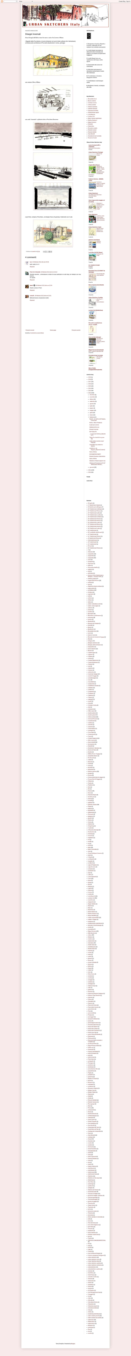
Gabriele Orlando (92, 108)
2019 (89, 377)
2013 (89, 390)
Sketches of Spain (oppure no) (97, 460)
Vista (89, 1310)
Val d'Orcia (91, 1273)
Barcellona (91, 613)
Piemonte (90, 1036)
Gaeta (89, 806)
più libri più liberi (92, 1043)
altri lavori (90, 573)
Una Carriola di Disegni (94, 1253)
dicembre (92, 394)
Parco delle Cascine (93, 1007)
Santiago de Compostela (94, 1131)
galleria (90, 808)
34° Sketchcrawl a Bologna (95, 509)
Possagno (90, 1063)
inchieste (90, 833)
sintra (89, 1160)
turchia (90, 1247)
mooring (90, 950)
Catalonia (90, 695)
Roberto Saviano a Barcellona (97, 456)
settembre (92, 401)
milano (90, 935)
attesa (89, 602)
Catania (90, 697)
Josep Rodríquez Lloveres (95, 853)
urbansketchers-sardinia (94, 1269)
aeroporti (90, 561)
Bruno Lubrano (92, 100)
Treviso (90, 1238)
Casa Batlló (91, 682)
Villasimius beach (92, 1306)
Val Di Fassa (91, 1275)
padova (90, 989)
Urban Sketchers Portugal (96, 152)
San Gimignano (92, 1123)
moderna (90, 939)
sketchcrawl (91, 1172)
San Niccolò (91, 1125)
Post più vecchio (76, 330)
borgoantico (91, 646)
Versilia (90, 1288)
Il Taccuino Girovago (93, 830)
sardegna (90, 1137)
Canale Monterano (93, 662)
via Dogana (91, 1290)
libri (89, 884)
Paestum (90, 991)
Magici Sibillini (92, 904)
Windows (90, 1325)
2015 (89, 386)
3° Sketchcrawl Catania (94, 505)
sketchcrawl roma (92, 1174)
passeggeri (91, 1017)
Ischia (89, 845)
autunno (90, 607)
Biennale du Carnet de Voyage (96, 637)
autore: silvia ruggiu (93, 605)
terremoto (90, 1215)
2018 (89, 379)
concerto (90, 724)
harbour (90, 824)
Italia (89, 847)
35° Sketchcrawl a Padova (95, 516)
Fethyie (90, 781)
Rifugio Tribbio (92, 1092)
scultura (90, 1145)
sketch (89, 1164)
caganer (90, 654)
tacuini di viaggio (92, 1201)
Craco (89, 736)
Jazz (89, 851)
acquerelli (90, 555)
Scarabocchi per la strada (94, 136)
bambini (90, 611)
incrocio (90, 835)
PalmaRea (91, 1001)
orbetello (90, 982)
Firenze (90, 791)
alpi (89, 571)
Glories (90, 820)
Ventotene (90, 1284)
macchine (90, 900)
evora (89, 765)
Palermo (90, 997)
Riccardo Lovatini (92, 128)
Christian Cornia (92, 102)
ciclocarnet (91, 709)
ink (89, 839)
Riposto (90, 1094)
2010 (89, 472)
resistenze (90, 1086)
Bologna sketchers (93, 643)
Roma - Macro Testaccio (95, 422)
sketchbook (91, 1168)
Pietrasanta (91, 1038)
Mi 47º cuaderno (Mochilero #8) (96, 351)
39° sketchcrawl (92, 530)
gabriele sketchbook (94, 239)
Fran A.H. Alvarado (35, 272)
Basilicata (90, 621)
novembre (92, 397)
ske (89, 1162)
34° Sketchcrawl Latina (94, 513)
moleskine (90, 943)
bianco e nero (91, 635)
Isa (89, 843)
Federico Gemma (92, 106)
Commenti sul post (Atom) (37, 333)
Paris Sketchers (93, 214)
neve (89, 972)
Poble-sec (90, 1047)
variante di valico (92, 1276)
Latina (89, 874)
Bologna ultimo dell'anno (94, 644)
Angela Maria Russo (94, 165)
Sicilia (89, 1152)
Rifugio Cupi (91, 1090)
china (89, 703)
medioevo (90, 921)
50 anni (90, 546)
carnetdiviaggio (92, 678)
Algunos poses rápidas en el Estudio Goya (100, 230)
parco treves (91, 1009)
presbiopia (91, 1067)
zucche (90, 1333)
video (89, 1298)
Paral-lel (90, 1003)
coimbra (90, 722)
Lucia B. (32, 295)
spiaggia (90, 1187)
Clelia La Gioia (92, 104)
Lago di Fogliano (92, 865)
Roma (89, 1108)
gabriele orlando (92, 804)
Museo (90, 960)
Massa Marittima (92, 915)
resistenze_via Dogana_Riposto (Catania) (97, 449)
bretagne (91, 266)
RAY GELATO (93, 431)
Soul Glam (91, 1182)
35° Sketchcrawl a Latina (94, 515)
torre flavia (91, 1226)
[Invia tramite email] (44, 252)
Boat (89, 639)
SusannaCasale (92, 1191)
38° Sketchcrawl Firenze (94, 526)
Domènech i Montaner (94, 748)
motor (89, 954)
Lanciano (90, 869)
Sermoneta (91, 1147)
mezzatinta (91, 929)
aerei (89, 559)
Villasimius (91, 1304)
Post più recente (30, 330)
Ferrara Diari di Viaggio (94, 779)
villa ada (90, 1300)
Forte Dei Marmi (92, 794)
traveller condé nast (93, 1234)
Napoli (89, 968)
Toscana (90, 1228)
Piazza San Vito (92, 1032)
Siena (89, 1154)
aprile (91, 412)
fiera (89, 787)
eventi (89, 763)
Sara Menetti (91, 134)
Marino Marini (91, 911)
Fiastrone (90, 785)
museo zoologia (92, 962)
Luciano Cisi (91, 116)
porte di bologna (92, 1053)
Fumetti (90, 800)
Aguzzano (90, 563)
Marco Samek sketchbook (94, 118)
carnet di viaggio (92, 676)
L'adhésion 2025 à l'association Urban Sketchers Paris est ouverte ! (101, 218)
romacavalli (91, 1110)
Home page (53, 330)
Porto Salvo (91, 1059)
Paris (89, 1011)
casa (89, 680)
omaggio (90, 980)
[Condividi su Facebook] (49, 252)
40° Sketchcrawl (92, 534)
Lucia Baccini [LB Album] (95, 252)
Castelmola (91, 691)
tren (89, 1236)
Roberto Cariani (92, 130)
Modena (90, 937)
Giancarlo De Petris (93, 110)
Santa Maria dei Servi (93, 1127)
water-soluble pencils (93, 1315)
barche (90, 619)
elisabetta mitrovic (92, 755)
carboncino (91, 672)
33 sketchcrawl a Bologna (94, 507)
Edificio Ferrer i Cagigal (94, 754)
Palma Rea (91, 126)
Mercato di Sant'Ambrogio (94, 925)
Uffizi (89, 1249)
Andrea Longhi (92, 578)
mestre (90, 927)
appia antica (91, 588)
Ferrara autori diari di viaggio (95, 777)
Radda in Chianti (92, 1078)
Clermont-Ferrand (92, 719)
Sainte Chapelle (92, 1121)
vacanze (90, 1271)
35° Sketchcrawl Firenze (94, 518)
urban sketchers (92, 1257)
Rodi (89, 1106)
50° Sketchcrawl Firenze (94, 548)
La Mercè (90, 863)
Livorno (90, 892)
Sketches (90, 1176)
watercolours (91, 1323)
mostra (90, 952)
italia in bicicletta (92, 849)
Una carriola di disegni (95, 337)
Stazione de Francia (93, 1189)
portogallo (90, 1061)
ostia (89, 987)
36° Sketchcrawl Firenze (94, 520)
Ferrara (90, 775)
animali (90, 582)
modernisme (91, 941)
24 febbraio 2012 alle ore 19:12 (49, 272)
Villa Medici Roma (93, 1302)
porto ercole (91, 1057)
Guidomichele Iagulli (93, 112)
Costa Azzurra (91, 734)
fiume (89, 793)
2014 (89, 388)
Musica (90, 964)
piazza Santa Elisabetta (94, 1034)
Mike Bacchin (91, 933)
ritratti (89, 1096)
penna (89, 1021)
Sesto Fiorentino (92, 1148)
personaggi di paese (93, 1022)
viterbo (90, 1312)
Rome (89, 1111)
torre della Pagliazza (93, 1224)
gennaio (92, 467)
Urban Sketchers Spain (95, 227)
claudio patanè (92, 715)
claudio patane (92, 713)
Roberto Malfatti (92, 132)
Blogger (73, 1343)
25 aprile (90, 503)
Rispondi (32, 266)
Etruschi (90, 761)
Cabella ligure (91, 652)
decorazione (91, 744)
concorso (90, 726)
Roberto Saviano (92, 1102)
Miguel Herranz (92, 122)
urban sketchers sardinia (94, 1263)
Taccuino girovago (93, 1197)
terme (89, 1209)
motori (89, 956)
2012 (89, 393)
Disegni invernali (93, 429)
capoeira (90, 668)
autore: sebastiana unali (94, 604)
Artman (90, 600)
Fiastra (90, 783)
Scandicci (90, 1141)
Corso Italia (91, 732)
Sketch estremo (92, 1166)
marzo (91, 415)
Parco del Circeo (92, 1005)
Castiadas (90, 693)
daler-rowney (91, 740)
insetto (89, 841)
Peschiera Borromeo (93, 1024)
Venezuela (91, 1280)
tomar (89, 1221)
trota (89, 1245)
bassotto (90, 625)
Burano (90, 650)
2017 (89, 381)
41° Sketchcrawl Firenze (94, 536)
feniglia (90, 773)
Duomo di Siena (92, 750)
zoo (89, 1331)
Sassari (90, 1139)
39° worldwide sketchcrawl (95, 532)
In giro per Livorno (94, 425)
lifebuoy (90, 886)
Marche (90, 905)
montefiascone (92, 946)
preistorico (91, 1065)
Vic (89, 1296)
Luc (31, 262)
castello (90, 689)
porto (89, 1055)
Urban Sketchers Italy (93, 1261)
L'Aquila (90, 857)
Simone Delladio (92, 1158)
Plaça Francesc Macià (94, 1045)
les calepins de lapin (94, 265)
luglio (91, 406)
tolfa (89, 1219)
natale (89, 970)
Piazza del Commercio (94, 1030)
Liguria (90, 888)
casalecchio (91, 683)
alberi (89, 565)
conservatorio (91, 728)
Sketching (90, 1180)
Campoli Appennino (93, 660)
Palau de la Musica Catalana (95, 993)
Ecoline (90, 752)
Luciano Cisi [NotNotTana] (96, 310)
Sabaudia (90, 1117)
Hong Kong (91, 826)
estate (89, 759)
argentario (90, 594)
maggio (92, 410)
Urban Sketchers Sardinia (96, 297)
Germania (90, 814)
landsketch (91, 870)
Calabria (90, 656)
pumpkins (90, 1074)
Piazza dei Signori (93, 1026)
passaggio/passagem (95, 454)
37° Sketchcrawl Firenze (94, 524)
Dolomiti (90, 746)
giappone (90, 816)
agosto (92, 403)
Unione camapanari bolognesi (96, 1255)
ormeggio (90, 983)
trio (89, 1243)
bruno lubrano (91, 648)
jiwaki (31, 285)
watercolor (91, 1319)
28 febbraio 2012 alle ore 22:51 (43, 295)
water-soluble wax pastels (95, 1317)
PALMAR (90, 124)
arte (89, 596)
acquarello (91, 554)
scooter (90, 1143)
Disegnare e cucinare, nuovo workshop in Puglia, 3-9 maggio (100, 206)
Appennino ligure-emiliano (95, 586)
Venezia (90, 1278)
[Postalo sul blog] (46, 252)
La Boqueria (91, 859)
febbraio (92, 417)
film (89, 789)
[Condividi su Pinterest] (51, 252)
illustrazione (91, 832)
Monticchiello (91, 948)
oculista (90, 978)
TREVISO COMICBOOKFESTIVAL (97, 1240)
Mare (89, 907)
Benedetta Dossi (92, 99)
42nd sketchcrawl (92, 540)
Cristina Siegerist (92, 738)
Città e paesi (91, 711)
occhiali (90, 976)
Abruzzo (90, 552)
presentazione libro (93, 1069)
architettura (91, 590)
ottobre (92, 399)
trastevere (90, 1230)
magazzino (91, 902)
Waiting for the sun (94, 427)
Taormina (90, 1203)
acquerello (91, 557)
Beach (89, 627)
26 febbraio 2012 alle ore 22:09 (44, 285)
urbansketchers (92, 1267)
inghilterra (90, 837)
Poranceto (90, 1049)
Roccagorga (91, 1104)
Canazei (90, 664)
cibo (89, 707)
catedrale (90, 699)
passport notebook (93, 1019)
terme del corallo (92, 1211)
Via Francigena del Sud (94, 1292)
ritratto (89, 1098)
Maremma (90, 909)
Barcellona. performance (94, 615)
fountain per (91, 796)
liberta (89, 882)
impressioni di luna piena (94, 148)
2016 (89, 384)
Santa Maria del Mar (93, 1129)
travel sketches (92, 1232)
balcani (90, 609)
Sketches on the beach (94, 1178)
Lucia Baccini (91, 114)
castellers (90, 687)
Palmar (90, 999)
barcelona (90, 617)
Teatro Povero (91, 1205)
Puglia (89, 1072)
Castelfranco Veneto (93, 685)
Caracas (90, 670)
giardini (90, 818)
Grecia (89, 822)
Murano (90, 958)
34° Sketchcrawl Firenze (94, 511)
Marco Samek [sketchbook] (96, 285)
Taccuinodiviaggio (93, 1199)
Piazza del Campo (93, 1028)
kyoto (89, 855)
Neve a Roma (93, 452)
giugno (92, 408)
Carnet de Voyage (92, 674)
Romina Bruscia (92, 1113)
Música (90, 966)
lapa (89, 872)
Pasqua (90, 1015)
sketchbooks (91, 1170)
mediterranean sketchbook (95, 923)
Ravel (89, 1080)
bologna (90, 641)
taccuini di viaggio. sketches (95, 1195)
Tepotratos (91, 1207)
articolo (90, 598)
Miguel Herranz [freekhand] (96, 350)
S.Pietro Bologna (92, 1115)
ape (89, 584)
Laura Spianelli (92, 876)
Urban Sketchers (93, 193)
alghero (90, 569)
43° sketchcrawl (92, 542)
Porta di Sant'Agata (93, 1051)
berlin (89, 633)
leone (89, 880)
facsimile (90, 767)
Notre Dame (91, 974)
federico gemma (92, 771)
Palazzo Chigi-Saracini (94, 995)
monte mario (91, 944)
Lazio (89, 878)
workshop (90, 1327)
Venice (90, 1282)
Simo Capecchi (92, 1156)
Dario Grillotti (91, 742)
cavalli (89, 701)
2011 (89, 470)
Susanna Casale (92, 138)
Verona (90, 1286)
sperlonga (90, 1184)
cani (89, 666)
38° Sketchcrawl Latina (94, 528)
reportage (90, 1084)
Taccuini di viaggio (93, 1193)
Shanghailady (91, 1150)
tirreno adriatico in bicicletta (95, 1217)
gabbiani (90, 802)
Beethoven (91, 629)
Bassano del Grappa (93, 623)
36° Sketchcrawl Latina (94, 522)
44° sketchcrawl (92, 544)
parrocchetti (91, 1013)
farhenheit (90, 769)
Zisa (89, 1329)
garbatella (90, 810)
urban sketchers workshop (95, 1265)
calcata (90, 658)
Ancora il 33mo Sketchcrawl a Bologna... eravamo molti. (95, 576)
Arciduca (90, 592)
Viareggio (90, 1294)
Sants (89, 1133)
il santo (90, 828)
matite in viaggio (92, 919)
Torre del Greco (92, 1222)
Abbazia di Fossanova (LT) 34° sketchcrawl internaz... (97, 463)
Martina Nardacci (92, 120)
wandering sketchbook (94, 1314)
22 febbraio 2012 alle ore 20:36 (40, 262)
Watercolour (91, 1321)
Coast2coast (91, 720)
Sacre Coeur (91, 1119)
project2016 (91, 1071)
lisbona (90, 890)
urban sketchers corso (94, 1259)
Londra (90, 894)
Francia (90, 798)
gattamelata (91, 812)
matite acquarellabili (93, 917)
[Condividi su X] (48, 252)
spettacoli (90, 1186)
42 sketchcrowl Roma (93, 538)
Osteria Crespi (92, 985)
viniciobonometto (92, 1308)
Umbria (90, 1251)
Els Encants (91, 757)
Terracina (90, 1213)
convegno (90, 730)
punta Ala (90, 1076)
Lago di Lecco (91, 867)
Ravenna (90, 1082)
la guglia (90, 861)
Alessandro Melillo (93, 567)
